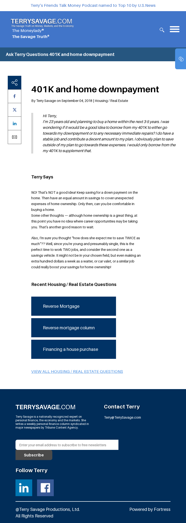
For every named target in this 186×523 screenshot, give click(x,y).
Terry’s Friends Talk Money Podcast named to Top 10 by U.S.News (93, 5)
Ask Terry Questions (27, 54)
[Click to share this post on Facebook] (14, 96)
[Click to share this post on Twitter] (14, 109)
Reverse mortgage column (69, 327)
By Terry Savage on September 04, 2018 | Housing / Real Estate (79, 101)
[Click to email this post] (14, 137)
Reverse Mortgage (61, 306)
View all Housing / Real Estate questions (77, 371)
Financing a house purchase (70, 349)
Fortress (162, 509)
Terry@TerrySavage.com (122, 417)
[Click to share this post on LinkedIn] (14, 123)
